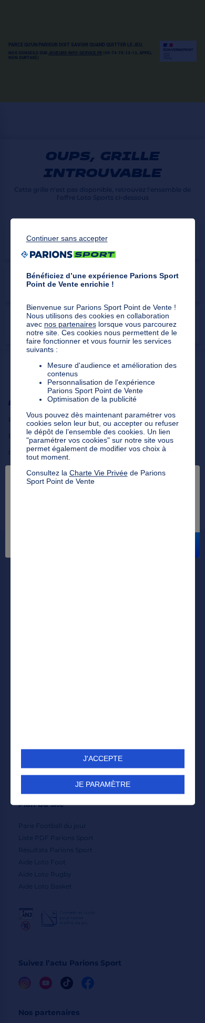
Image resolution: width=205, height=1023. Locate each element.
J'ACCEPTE (102, 758)
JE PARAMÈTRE (102, 784)
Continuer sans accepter (67, 238)
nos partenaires (70, 324)
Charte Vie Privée (98, 473)
